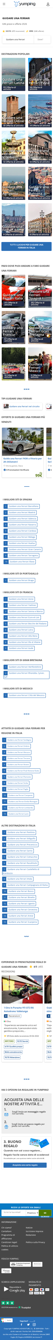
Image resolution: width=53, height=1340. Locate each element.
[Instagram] (34, 1325)
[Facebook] (21, 1325)
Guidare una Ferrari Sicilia (17, 783)
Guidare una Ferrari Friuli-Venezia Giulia (23, 771)
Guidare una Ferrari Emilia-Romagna (22, 801)
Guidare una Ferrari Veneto (18, 764)
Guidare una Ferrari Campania (20, 795)
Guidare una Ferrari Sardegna (19, 740)
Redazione (31, 1235)
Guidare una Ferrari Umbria (18, 746)
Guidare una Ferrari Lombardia (20, 807)
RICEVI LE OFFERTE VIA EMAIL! (26, 1207)
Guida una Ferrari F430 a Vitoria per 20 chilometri (22, 460)
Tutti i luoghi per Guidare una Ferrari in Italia (26, 246)
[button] (48, 406)
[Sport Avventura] (24, 4)
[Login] (48, 4)
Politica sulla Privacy (35, 1242)
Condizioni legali (9, 1242)
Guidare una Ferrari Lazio (18, 814)
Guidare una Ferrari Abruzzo (18, 752)
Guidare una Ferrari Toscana (18, 758)
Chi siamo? (6, 1227)
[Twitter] (28, 1325)
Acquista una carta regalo (25, 1165)
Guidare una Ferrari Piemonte (19, 777)
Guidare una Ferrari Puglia (17, 789)
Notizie (29, 1227)
